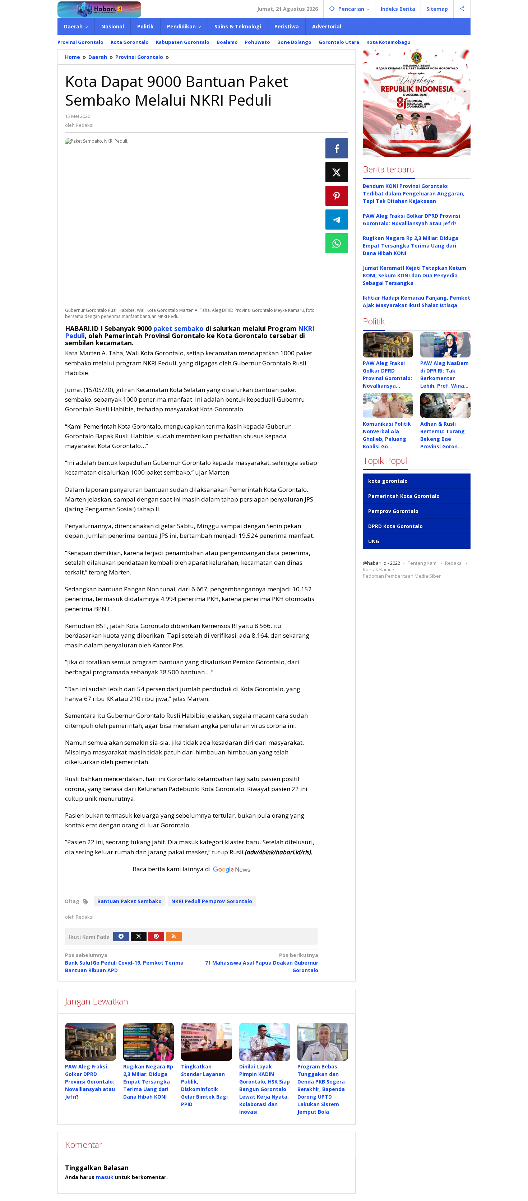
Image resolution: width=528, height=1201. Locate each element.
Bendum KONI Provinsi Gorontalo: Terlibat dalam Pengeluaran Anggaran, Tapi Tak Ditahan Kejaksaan (413, 193)
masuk (105, 1177)
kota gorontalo (388, 480)
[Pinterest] (156, 936)
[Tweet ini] (336, 172)
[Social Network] (462, 9)
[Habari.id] (99, 8)
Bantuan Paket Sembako (129, 901)
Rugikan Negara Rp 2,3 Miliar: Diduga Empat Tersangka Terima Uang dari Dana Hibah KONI (148, 1081)
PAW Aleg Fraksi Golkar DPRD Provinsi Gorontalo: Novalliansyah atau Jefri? (90, 1081)
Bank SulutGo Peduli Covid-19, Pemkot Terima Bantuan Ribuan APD (124, 963)
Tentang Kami (422, 563)
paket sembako (178, 328)
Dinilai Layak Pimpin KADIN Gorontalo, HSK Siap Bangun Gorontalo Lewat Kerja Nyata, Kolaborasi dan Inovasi (264, 1089)
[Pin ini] (336, 196)
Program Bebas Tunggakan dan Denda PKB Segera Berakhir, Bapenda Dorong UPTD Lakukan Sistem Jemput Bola (321, 1089)
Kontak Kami (376, 569)
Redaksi (454, 563)
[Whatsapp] (336, 243)
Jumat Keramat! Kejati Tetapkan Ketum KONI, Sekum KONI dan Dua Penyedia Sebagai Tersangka (414, 275)
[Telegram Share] (336, 219)
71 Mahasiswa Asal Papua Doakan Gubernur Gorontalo (261, 963)
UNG (373, 541)
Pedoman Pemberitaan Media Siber (402, 576)
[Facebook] (121, 936)
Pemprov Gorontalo (393, 511)
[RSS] (174, 936)
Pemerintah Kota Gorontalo (404, 496)
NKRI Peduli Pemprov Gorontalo (211, 901)
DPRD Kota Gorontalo (395, 526)
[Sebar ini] (336, 148)
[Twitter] (139, 936)
